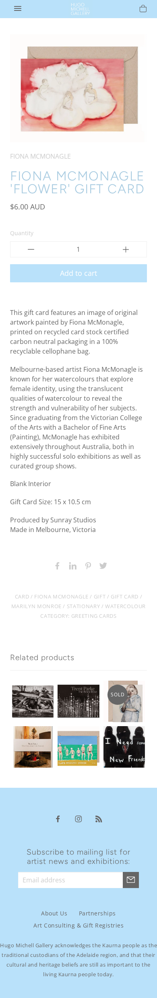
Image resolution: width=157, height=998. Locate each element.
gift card (124, 596)
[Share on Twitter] (101, 565)
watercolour (125, 606)
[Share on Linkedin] (71, 565)
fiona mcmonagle (61, 596)
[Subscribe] (131, 880)
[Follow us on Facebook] (58, 818)
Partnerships (97, 913)
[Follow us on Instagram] (78, 818)
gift (100, 596)
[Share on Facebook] (56, 565)
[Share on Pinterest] (86, 565)
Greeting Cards (94, 615)
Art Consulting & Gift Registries (78, 925)
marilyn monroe (36, 606)
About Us (54, 913)
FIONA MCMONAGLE (40, 156)
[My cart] (143, 9)
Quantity (21, 233)
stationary (83, 606)
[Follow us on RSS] (99, 818)
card (22, 596)
